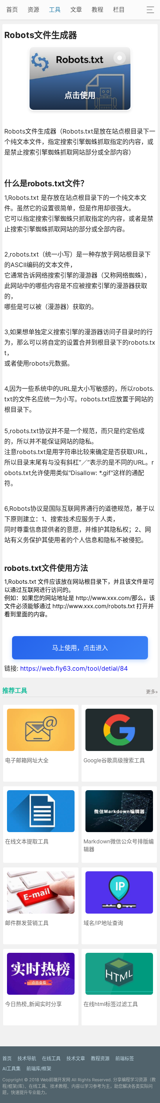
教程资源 (100, 1058)
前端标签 (124, 1058)
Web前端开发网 (55, 1079)
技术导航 (26, 1058)
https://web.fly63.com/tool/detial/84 (74, 668)
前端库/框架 (38, 1069)
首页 (12, 9)
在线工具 (51, 1058)
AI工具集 (11, 1069)
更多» (152, 692)
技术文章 (75, 1058)
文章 (76, 9)
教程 (97, 9)
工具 (55, 9)
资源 (33, 9)
